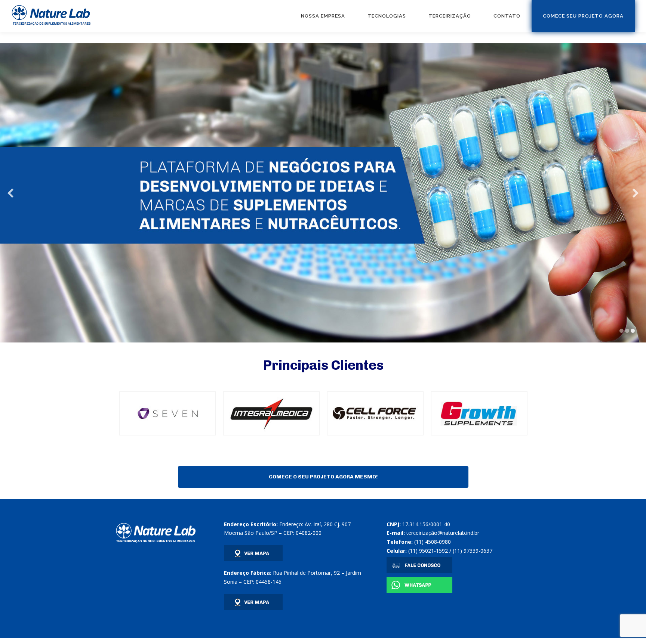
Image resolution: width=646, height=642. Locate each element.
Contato (506, 16)
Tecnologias (386, 16)
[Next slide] (635, 193)
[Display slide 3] (633, 331)
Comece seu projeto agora (583, 16)
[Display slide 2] (627, 331)
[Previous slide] (10, 193)
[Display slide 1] (621, 331)
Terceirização (449, 16)
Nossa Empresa (323, 16)
